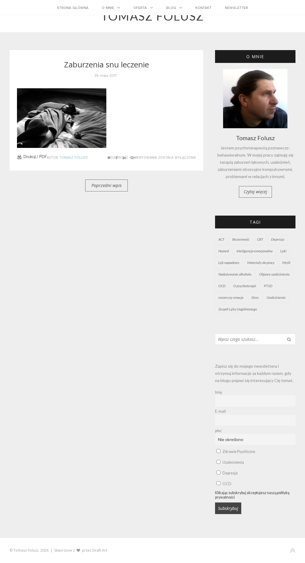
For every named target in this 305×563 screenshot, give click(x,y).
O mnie (108, 8)
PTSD (268, 286)
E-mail (220, 411)
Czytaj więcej (255, 191)
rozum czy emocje (231, 297)
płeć (218, 431)
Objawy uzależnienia (274, 274)
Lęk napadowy (228, 262)
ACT (221, 239)
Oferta (140, 8)
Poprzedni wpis (106, 185)
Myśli (286, 262)
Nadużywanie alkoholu (234, 274)
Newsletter (236, 8)
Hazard (223, 251)
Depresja (277, 239)
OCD (221, 286)
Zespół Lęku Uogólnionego (237, 309)
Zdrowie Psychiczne (238, 451)
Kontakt (203, 8)
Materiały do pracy (261, 262)
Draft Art (99, 550)
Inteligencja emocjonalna (254, 251)
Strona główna (72, 8)
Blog (171, 8)
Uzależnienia (276, 297)
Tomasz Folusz (73, 158)
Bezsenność (240, 239)
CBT (260, 239)
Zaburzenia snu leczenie (106, 64)
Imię (218, 392)
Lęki (283, 251)
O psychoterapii (244, 286)
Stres (255, 297)
